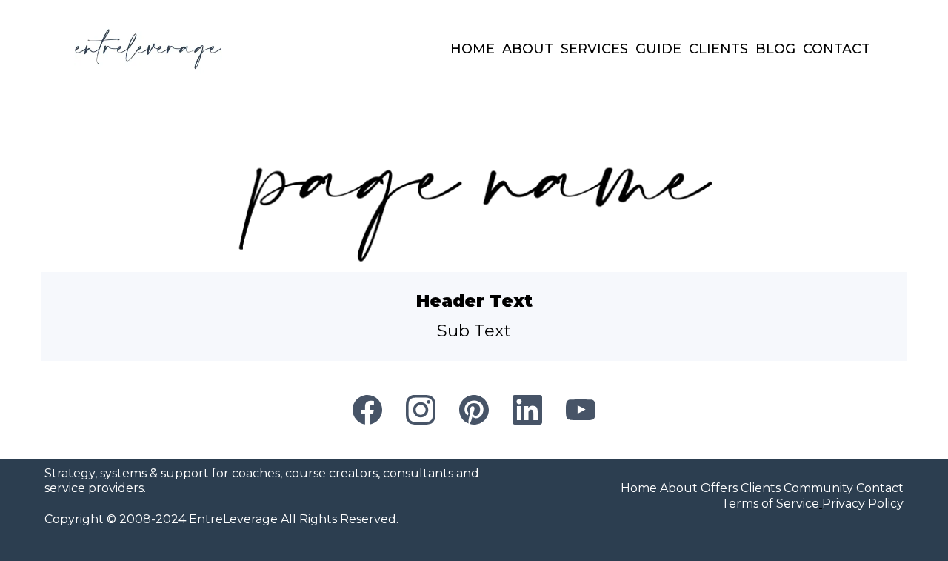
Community (818, 488)
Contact (836, 49)
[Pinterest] (474, 409)
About (527, 49)
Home (472, 49)
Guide (658, 49)
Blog (775, 49)
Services (594, 49)
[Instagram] (420, 409)
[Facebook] (367, 409)
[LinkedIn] (527, 409)
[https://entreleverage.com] (148, 49)
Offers (719, 488)
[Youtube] (580, 409)
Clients (718, 49)
